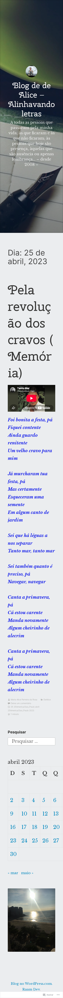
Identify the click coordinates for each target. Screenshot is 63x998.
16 (13, 827)
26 (45, 840)
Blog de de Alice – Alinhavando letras (31, 99)
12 (45, 814)
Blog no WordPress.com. (31, 984)
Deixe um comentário (21, 703)
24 (24, 840)
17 (23, 827)
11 (34, 814)
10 (24, 814)
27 (56, 840)
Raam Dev (31, 989)
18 (34, 827)
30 (13, 854)
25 (35, 840)
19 (45, 827)
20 (56, 827)
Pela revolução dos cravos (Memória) (30, 331)
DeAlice (47, 699)
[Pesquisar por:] (31, 741)
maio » (27, 873)
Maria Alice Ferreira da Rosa (24, 699)
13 (56, 814)
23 (13, 840)
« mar (13, 873)
